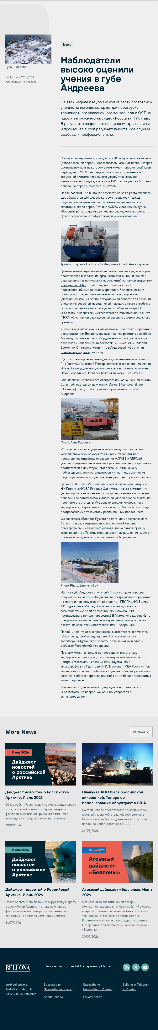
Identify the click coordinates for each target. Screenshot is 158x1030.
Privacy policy (92, 997)
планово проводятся (75, 352)
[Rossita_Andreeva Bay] (107, 419)
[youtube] (145, 967)
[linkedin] (126, 967)
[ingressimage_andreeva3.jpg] (107, 562)
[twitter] (136, 967)
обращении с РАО (73, 285)
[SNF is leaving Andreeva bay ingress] (107, 241)
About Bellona (53, 997)
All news (139, 731)
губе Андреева (82, 592)
